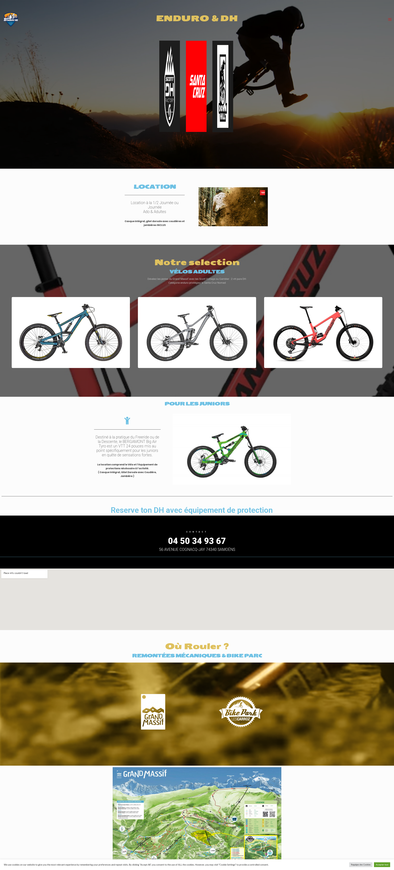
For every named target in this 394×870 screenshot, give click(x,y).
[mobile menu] (389, 19)
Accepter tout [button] (382, 864)
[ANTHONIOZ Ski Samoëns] (10, 19)
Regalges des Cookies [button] (361, 864)
